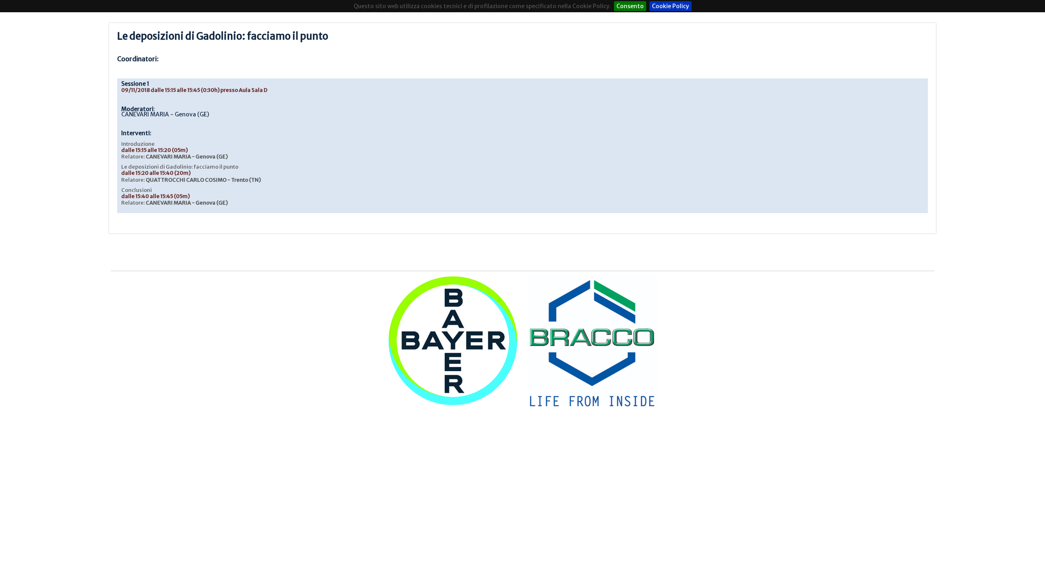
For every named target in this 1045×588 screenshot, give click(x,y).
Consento (630, 6)
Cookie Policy (670, 6)
